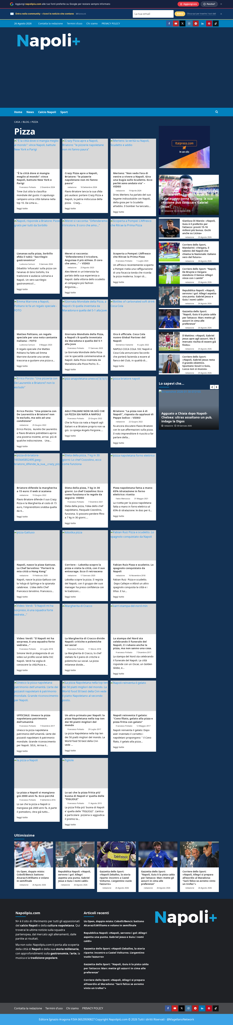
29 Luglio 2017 (94, 729)
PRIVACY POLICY (111, 23)
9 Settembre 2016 (47, 800)
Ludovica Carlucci (27, 264)
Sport (64, 112)
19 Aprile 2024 (135, 190)
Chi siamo (92, 23)
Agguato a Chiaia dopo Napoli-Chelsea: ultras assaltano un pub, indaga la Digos (186, 417)
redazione (72, 187)
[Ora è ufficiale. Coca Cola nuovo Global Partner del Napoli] (133, 314)
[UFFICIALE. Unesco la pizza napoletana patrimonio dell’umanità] (37, 696)
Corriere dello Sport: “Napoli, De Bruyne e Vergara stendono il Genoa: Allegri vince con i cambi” (199, 273)
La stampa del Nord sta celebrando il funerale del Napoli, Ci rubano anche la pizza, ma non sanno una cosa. (132, 643)
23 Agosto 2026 (205, 282)
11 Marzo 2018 (94, 649)
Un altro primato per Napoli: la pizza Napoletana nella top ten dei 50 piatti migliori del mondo (85, 720)
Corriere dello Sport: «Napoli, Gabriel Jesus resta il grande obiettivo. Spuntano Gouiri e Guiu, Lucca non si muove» (198, 363)
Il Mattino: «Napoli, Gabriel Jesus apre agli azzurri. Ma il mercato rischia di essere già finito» (199, 340)
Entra (180, 13)
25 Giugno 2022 (39, 425)
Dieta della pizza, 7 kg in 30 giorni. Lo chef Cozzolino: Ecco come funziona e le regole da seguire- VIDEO (84, 492)
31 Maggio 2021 (141, 498)
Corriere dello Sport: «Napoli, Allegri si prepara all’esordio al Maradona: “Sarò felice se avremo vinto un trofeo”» (199, 878)
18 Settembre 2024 (89, 187)
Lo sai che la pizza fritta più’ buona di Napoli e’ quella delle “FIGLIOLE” (84, 796)
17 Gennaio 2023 (95, 348)
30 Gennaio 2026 (184, 425)
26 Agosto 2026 (184, 211)
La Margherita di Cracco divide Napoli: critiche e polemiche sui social (85, 642)
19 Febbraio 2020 (40, 575)
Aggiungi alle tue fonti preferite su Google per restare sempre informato (62, 4)
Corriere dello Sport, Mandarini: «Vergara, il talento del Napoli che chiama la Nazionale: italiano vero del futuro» (199, 251)
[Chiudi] (221, 4)
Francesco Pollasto (27, 187)
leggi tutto (22, 208)
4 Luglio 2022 (143, 344)
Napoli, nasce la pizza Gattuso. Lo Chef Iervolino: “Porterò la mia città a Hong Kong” (36, 568)
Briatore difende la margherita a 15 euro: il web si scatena (37, 489)
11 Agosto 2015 (95, 803)
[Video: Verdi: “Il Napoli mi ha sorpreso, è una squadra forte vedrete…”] (37, 619)
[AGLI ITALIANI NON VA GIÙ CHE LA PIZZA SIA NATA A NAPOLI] (85, 391)
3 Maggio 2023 (45, 344)
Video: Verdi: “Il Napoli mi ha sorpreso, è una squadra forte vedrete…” (36, 642)
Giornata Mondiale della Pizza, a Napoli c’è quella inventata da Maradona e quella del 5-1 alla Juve (84, 339)
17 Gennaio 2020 (88, 575)
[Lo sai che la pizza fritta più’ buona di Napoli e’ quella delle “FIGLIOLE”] (85, 773)
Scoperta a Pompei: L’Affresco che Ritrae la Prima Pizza (132, 255)
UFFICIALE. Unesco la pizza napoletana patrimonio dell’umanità (33, 718)
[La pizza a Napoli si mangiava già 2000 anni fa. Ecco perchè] (37, 773)
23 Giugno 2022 (95, 418)
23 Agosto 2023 (87, 267)
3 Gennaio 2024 (46, 264)
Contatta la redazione (50, 23)
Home (18, 112)
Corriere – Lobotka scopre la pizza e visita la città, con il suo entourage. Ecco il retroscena (85, 568)
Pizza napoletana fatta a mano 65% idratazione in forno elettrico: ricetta (132, 491)
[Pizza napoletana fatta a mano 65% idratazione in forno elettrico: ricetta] (133, 468)
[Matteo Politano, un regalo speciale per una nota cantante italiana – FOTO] (37, 314)
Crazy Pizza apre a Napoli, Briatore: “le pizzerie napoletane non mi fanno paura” (81, 178)
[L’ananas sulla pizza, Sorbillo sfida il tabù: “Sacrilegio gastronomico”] (37, 234)
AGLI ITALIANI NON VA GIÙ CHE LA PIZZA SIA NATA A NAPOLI (85, 412)
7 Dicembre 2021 (95, 501)
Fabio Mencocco (123, 498)
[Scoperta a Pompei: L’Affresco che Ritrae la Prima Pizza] (133, 234)
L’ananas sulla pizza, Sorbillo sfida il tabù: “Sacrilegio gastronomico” (35, 257)
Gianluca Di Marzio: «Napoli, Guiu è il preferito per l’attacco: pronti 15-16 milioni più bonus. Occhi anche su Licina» (198, 227)
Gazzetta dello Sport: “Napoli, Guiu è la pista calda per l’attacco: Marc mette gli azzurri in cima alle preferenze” (199, 317)
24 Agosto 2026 (205, 261)
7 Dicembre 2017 (143, 652)
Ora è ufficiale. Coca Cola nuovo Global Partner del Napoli (129, 337)
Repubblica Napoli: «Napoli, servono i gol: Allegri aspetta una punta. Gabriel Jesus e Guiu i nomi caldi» (199, 295)
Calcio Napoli (47, 112)
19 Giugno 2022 (39, 495)
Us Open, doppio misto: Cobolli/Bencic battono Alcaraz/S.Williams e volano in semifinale (33, 876)
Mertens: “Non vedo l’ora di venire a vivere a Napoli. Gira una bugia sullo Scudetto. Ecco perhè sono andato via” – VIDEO (132, 179)
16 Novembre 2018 (137, 575)
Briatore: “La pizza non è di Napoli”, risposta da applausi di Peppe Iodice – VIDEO (133, 414)
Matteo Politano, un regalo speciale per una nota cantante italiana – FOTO (37, 337)
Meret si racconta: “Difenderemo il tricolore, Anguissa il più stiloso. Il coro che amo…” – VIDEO (83, 258)
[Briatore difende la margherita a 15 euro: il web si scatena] (37, 468)
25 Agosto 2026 (205, 237)
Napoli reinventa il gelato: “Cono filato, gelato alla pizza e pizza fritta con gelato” (133, 718)
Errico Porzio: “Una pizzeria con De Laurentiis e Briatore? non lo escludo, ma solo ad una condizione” (36, 416)
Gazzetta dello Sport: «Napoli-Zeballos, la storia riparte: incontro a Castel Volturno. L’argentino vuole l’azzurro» (116, 878)
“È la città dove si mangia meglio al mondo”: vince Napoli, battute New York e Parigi (34, 178)
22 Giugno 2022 (136, 421)
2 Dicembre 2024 (47, 187)
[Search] (217, 112)
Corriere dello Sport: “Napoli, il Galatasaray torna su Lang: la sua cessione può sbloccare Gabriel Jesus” (187, 200)
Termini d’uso (74, 23)
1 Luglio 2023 (142, 261)
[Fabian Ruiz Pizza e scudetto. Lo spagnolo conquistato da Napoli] (133, 545)
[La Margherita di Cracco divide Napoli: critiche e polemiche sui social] (85, 619)
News (30, 112)
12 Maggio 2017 (143, 726)
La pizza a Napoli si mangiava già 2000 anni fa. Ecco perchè (36, 794)
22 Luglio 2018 (46, 649)
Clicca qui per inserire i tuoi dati (201, 13)
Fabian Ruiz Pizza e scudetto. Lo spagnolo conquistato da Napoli (133, 568)
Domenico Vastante (124, 344)
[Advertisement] (116, 82)
